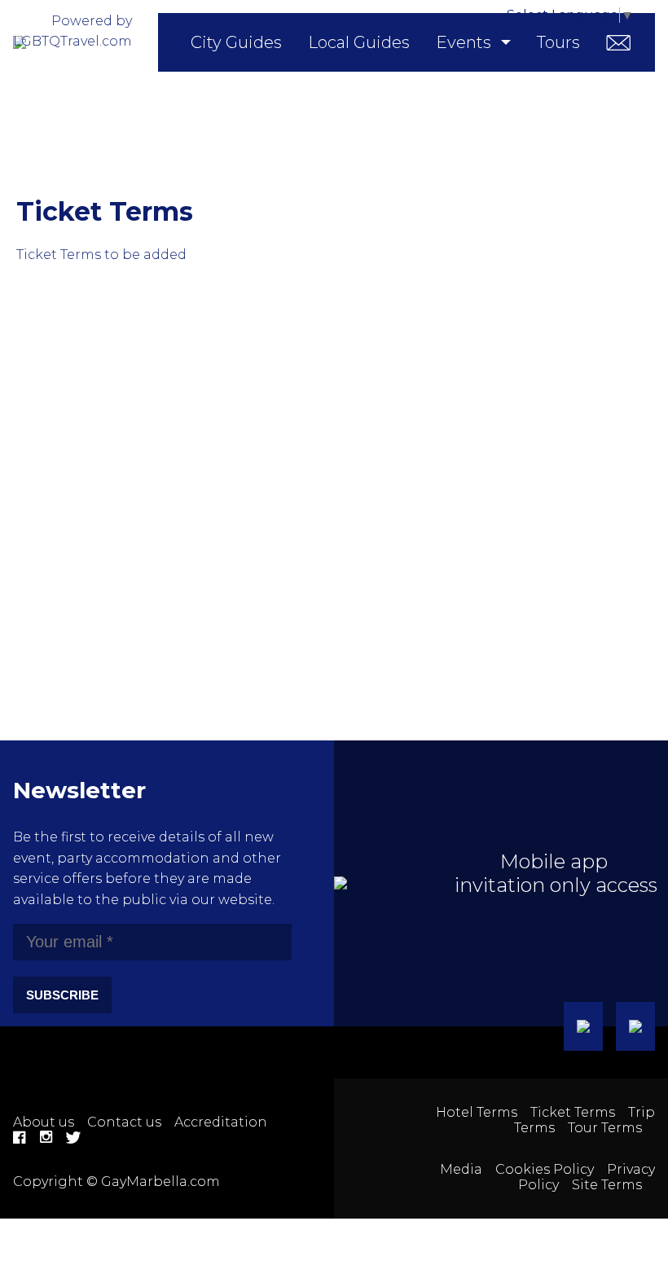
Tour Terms (605, 1127)
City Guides (236, 42)
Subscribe (62, 995)
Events (463, 42)
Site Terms (607, 1185)
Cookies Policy (544, 1169)
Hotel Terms (476, 1112)
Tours (558, 42)
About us (43, 1122)
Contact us (124, 1122)
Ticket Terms (572, 1112)
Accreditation (220, 1122)
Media (461, 1169)
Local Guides (359, 42)
